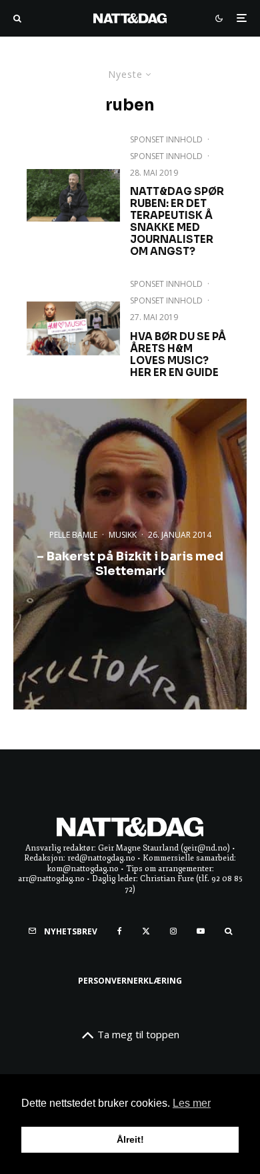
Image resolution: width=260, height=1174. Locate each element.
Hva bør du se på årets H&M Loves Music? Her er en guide (178, 355)
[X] (146, 931)
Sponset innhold (166, 156)
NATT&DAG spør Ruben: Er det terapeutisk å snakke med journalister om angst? (177, 222)
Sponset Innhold (166, 139)
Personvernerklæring (130, 980)
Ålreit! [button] (130, 1139)
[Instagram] (173, 931)
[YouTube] (201, 931)
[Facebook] (119, 931)
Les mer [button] (192, 1103)
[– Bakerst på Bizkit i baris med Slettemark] (130, 554)
